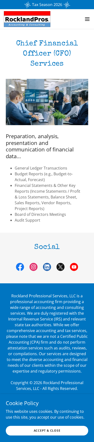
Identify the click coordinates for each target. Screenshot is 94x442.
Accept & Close (47, 430)
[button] (87, 19)
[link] (27, 19)
